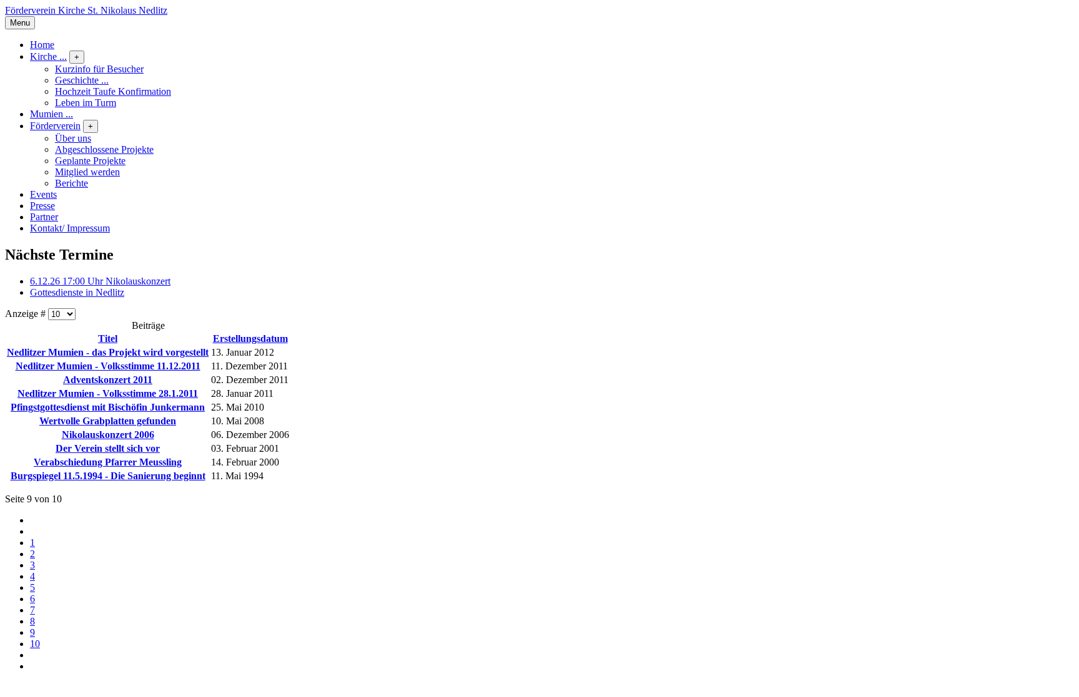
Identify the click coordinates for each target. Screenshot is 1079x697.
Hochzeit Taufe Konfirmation (113, 91)
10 (35, 643)
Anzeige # (26, 313)
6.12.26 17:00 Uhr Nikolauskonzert (100, 281)
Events (43, 194)
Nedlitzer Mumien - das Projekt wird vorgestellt (108, 352)
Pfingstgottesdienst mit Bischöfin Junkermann (108, 407)
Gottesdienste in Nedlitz (77, 292)
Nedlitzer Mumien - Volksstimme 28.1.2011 (107, 393)
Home (42, 44)
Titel (107, 338)
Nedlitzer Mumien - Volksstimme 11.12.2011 (108, 366)
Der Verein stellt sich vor (108, 448)
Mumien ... (51, 114)
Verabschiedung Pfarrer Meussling (108, 462)
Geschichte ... (82, 80)
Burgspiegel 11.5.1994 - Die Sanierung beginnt (108, 475)
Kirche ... (48, 56)
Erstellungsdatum (250, 338)
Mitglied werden (87, 172)
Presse (42, 205)
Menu (20, 22)
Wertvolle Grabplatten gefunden (107, 421)
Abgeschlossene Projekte (104, 149)
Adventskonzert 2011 (107, 379)
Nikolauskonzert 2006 (108, 434)
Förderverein (55, 125)
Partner (44, 217)
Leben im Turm (85, 102)
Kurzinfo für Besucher (99, 69)
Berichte (71, 183)
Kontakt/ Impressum (70, 228)
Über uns (73, 138)
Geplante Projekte (90, 160)
